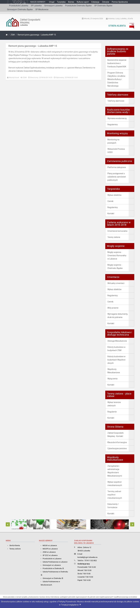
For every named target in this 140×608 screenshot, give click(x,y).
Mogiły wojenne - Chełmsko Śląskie (115, 266)
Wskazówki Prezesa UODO (116, 150)
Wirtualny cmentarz (115, 283)
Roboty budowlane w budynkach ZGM (116, 348)
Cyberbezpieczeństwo (117, 448)
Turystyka (61, 2)
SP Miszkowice (41, 9)
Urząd (51, 2)
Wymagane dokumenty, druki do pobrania (117, 315)
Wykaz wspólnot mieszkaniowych (114, 483)
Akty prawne (112, 308)
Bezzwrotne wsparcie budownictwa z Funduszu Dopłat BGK (116, 63)
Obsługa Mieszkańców (117, 341)
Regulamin (112, 412)
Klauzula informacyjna (117, 442)
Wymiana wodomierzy (117, 118)
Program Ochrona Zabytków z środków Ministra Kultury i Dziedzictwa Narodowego (116, 79)
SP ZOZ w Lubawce (50, 555)
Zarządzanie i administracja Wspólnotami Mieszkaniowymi (114, 471)
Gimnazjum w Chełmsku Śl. (53, 578)
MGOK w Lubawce (50, 545)
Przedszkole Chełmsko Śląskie (78, 6)
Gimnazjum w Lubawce (52, 565)
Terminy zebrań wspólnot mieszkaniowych (114, 494)
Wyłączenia (112, 379)
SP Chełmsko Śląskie (103, 6)
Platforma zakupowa (116, 167)
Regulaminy (112, 124)
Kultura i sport (83, 2)
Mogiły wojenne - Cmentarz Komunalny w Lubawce (116, 255)
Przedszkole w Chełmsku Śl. (53, 568)
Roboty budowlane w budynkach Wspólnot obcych (116, 359)
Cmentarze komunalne (117, 231)
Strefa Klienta (117, 25)
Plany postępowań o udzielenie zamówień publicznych (116, 176)
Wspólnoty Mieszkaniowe (113, 371)
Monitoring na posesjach (113, 141)
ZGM (13, 35)
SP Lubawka (36, 6)
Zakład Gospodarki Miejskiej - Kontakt (115, 434)
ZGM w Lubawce (49, 552)
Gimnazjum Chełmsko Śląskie (20, 9)
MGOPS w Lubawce (50, 549)
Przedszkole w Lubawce (52, 559)
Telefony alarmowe (115, 101)
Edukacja (95, 2)
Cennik (110, 201)
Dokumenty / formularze (113, 505)
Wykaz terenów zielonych (114, 404)
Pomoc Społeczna (120, 2)
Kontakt (110, 213)
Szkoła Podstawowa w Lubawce (55, 562)
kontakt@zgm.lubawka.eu (87, 557)
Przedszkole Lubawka (18, 6)
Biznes (71, 2)
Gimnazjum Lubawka (53, 6)
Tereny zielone (113, 237)
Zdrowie (105, 2)
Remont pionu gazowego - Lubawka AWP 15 (37, 35)
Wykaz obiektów (114, 195)
